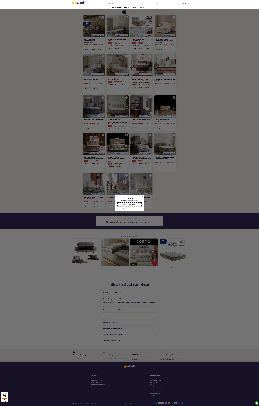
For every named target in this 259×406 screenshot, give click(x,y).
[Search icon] (157, 3)
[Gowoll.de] (79, 3)
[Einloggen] (183, 3)
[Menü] (7, 392)
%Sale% (142, 7)
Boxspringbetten (116, 7)
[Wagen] (186, 3)
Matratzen (126, 7)
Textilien (134, 7)
